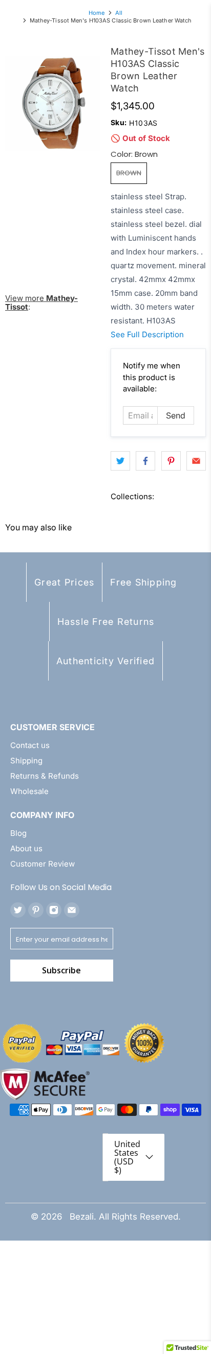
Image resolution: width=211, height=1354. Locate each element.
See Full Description (147, 334)
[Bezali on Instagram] (53, 910)
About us (26, 848)
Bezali (82, 1216)
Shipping (26, 760)
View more (41, 302)
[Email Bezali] (71, 910)
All (118, 13)
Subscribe (61, 970)
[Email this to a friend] (196, 461)
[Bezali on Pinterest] (36, 910)
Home (96, 13)
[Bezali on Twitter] (18, 910)
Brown (128, 173)
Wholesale (29, 791)
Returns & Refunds (44, 776)
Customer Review (42, 864)
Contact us (30, 745)
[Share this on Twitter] (120, 461)
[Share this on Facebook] (145, 461)
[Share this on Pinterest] (171, 461)
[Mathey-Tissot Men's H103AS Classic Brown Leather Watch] (52, 103)
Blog (18, 833)
